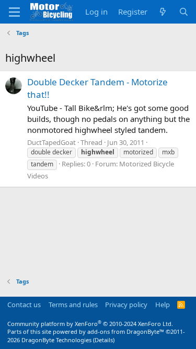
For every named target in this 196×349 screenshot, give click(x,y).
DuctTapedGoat (51, 142)
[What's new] (163, 11)
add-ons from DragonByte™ (125, 331)
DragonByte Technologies (56, 340)
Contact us (24, 304)
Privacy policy (126, 304)
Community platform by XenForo (90, 324)
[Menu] (14, 12)
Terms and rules (73, 304)
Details (104, 340)
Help (162, 304)
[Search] (184, 11)
